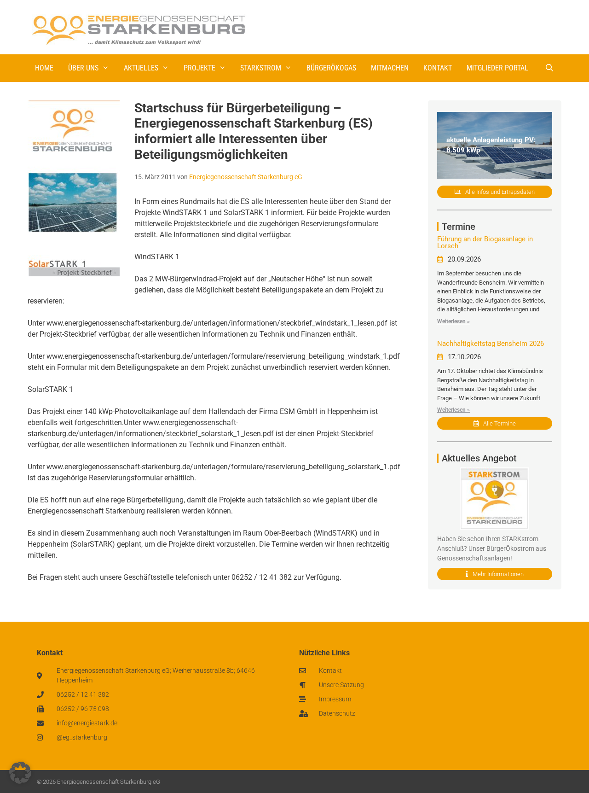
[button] (20, 772)
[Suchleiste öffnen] (549, 68)
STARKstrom (260, 68)
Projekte (199, 68)
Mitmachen (390, 68)
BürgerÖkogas (331, 68)
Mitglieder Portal (497, 68)
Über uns (83, 68)
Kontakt (437, 68)
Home (44, 68)
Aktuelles (141, 68)
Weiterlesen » (453, 321)
